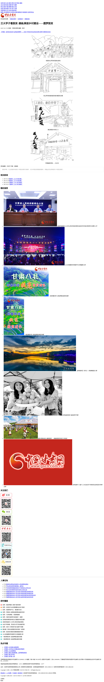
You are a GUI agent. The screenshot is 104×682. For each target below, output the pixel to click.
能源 (13, 10)
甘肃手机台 (31, 12)
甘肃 (2, 3)
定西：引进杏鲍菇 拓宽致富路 (11, 614)
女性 (15, 6)
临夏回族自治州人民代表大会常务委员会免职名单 (19, 591)
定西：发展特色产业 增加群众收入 (12, 609)
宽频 (4, 8)
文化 (2, 5)
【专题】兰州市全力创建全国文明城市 (14, 649)
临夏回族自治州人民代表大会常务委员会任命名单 (19, 597)
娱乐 (13, 6)
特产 (13, 5)
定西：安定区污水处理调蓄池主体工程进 (14, 607)
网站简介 (3, 673)
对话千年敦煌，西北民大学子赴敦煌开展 (14, 624)
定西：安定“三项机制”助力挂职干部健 (13, 627)
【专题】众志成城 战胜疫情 (11, 647)
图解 (15, 5)
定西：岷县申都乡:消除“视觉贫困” (12, 604)
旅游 (4, 5)
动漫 (15, 8)
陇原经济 (19, 12)
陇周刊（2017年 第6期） (16, 184)
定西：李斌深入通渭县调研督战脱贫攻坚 (14, 612)
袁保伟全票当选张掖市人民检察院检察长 (17, 584)
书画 (7, 6)
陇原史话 (8, 12)
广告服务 (14, 673)
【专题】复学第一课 (9, 656)
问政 (2, 8)
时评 (15, 3)
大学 (7, 10)
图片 (15, 10)
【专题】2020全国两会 (10, 651)
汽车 (10, 8)
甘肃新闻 (20, 19)
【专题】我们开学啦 (9, 654)
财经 (7, 5)
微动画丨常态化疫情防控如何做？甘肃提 (14, 629)
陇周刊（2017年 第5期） (16, 182)
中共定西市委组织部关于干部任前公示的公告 (18, 588)
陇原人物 (3, 12)
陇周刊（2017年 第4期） (15, 180)
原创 (13, 3)
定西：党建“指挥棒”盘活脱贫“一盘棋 (12, 617)
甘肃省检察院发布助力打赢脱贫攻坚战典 (14, 619)
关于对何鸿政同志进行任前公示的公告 (16, 589)
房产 (13, 8)
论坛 (10, 10)
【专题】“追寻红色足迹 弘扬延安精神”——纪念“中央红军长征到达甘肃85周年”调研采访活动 (26, 32)
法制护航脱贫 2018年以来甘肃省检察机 (13, 622)
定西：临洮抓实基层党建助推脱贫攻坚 (13, 631)
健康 (10, 6)
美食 (4, 6)
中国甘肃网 (13, 19)
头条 (7, 3)
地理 (10, 5)
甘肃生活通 (14, 12)
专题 (2, 10)
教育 (4, 10)
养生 (2, 6)
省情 (7, 8)
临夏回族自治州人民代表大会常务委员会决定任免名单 (21, 595)
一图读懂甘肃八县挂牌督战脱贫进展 (12, 636)
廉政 (21, 3)
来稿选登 (27, 19)
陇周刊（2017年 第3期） (15, 178)
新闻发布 (25, 12)
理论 (18, 3)
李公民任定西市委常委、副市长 (14, 586)
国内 (10, 3)
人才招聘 (8, 673)
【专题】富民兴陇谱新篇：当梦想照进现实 (15, 652)
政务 (4, 3)
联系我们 (20, 673)
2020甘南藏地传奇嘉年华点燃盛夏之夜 (13, 634)
